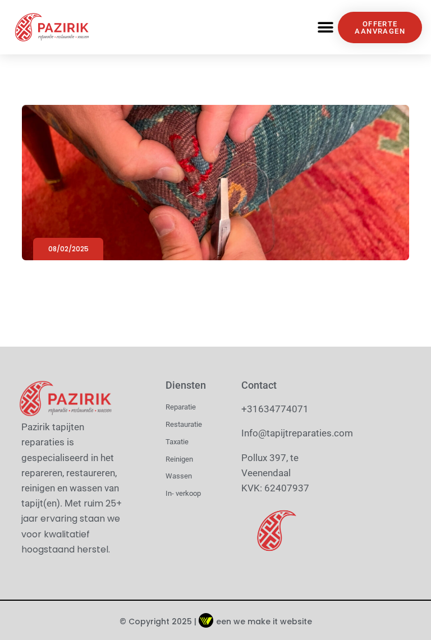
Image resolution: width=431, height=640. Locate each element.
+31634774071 (275, 409)
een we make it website (264, 621)
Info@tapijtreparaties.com (297, 433)
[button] (325, 27)
